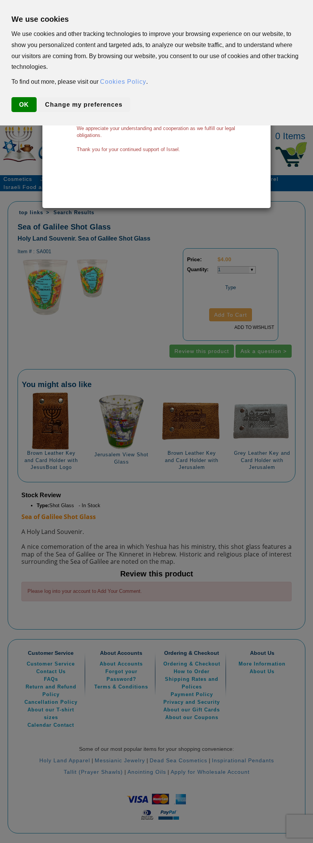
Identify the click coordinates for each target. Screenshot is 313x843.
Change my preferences (84, 104)
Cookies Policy (123, 81)
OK (24, 104)
